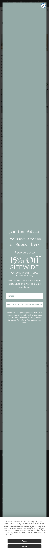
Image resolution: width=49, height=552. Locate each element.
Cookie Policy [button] (40, 530)
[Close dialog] (43, 5)
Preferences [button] (8, 534)
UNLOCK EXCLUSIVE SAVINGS (24, 304)
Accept (24, 541)
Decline (24, 546)
